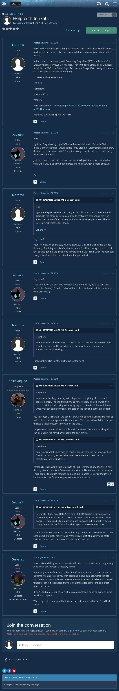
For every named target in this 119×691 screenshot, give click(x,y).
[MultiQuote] (35, 121)
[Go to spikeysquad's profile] (18, 400)
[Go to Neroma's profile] (7, 20)
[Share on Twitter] (4, 670)
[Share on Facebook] (9, 670)
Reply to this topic (101, 30)
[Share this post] (113, 43)
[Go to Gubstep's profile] (18, 578)
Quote (43, 121)
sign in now (73, 630)
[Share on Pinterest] (14, 670)
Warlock (53, 22)
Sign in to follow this (13, 13)
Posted (45, 42)
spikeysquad (18, 381)
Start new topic (73, 30)
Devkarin (17, 135)
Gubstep (18, 559)
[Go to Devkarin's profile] (18, 154)
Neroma (20, 22)
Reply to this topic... (32, 645)
